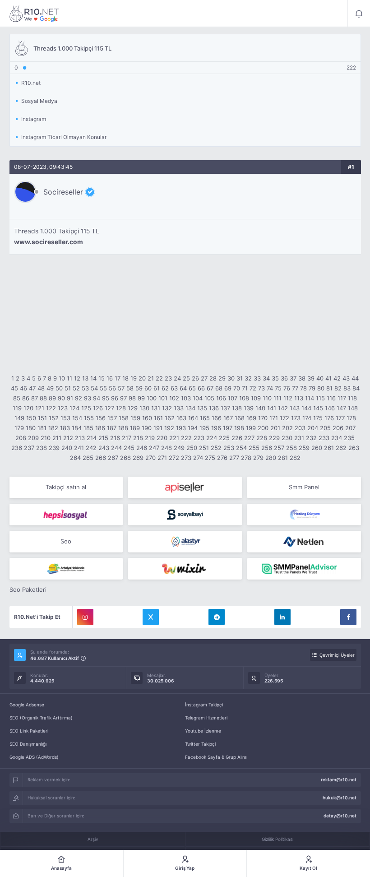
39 (310, 378)
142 (283, 408)
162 (170, 418)
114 (309, 398)
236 (16, 447)
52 (76, 388)
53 (85, 388)
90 (61, 398)
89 (52, 398)
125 (86, 408)
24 (177, 378)
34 (266, 378)
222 (186, 437)
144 (306, 408)
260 (316, 447)
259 (304, 447)
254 (241, 447)
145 (318, 408)
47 (32, 388)
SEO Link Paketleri (28, 730)
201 (275, 428)
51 (68, 388)
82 (338, 388)
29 (222, 378)
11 (69, 378)
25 (186, 378)
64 (183, 388)
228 (261, 437)
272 (174, 457)
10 (62, 378)
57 (121, 388)
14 (93, 378)
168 (240, 418)
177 (340, 418)
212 (68, 437)
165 (205, 418)
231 (299, 437)
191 (157, 428)
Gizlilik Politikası (277, 839)
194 (193, 428)
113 (298, 398)
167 (228, 418)
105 (209, 398)
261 (329, 447)
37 (293, 378)
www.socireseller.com (48, 242)
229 (274, 437)
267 (113, 457)
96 (114, 398)
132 (167, 408)
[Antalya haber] (66, 569)
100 (152, 398)
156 (101, 418)
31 (239, 378)
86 (25, 398)
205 (325, 428)
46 (23, 388)
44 (355, 378)
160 (147, 418)
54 (94, 388)
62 (165, 388)
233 (324, 437)
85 (16, 398)
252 (216, 447)
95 (105, 398)
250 (191, 447)
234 (336, 437)
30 (231, 378)
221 (174, 437)
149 (19, 418)
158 (124, 418)
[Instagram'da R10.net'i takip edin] (85, 617)
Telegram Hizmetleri (206, 717)
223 (199, 437)
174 (306, 418)
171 (273, 418)
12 (77, 378)
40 (320, 378)
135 (202, 408)
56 (112, 388)
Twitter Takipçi (200, 744)
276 (222, 457)
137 (225, 408)
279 (258, 457)
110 (267, 398)
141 (271, 408)
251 (204, 447)
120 (28, 408)
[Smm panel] (304, 569)
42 (337, 378)
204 (312, 428)
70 (236, 388)
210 (46, 437)
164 (193, 418)
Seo (65, 541)
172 (284, 418)
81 (329, 388)
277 (234, 457)
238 (41, 447)
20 (142, 378)
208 (20, 437)
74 (270, 388)
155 (89, 418)
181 (41, 428)
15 (101, 378)
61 (156, 388)
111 (277, 398)
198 (239, 428)
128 (121, 408)
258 (291, 447)
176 (329, 418)
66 (201, 388)
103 (186, 398)
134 (190, 408)
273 (186, 457)
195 (204, 428)
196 (216, 428)
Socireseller (63, 191)
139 (249, 408)
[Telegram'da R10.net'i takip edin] (216, 617)
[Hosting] (304, 514)
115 (320, 398)
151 (42, 418)
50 (59, 388)
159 (135, 418)
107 (232, 398)
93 (87, 398)
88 (43, 398)
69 (227, 388)
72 (253, 388)
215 (103, 437)
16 (109, 378)
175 (318, 418)
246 (141, 447)
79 (312, 388)
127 (109, 408)
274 (198, 457)
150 (31, 418)
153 (65, 418)
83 (347, 388)
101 (162, 398)
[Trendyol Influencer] (185, 569)
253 (228, 447)
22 (159, 378)
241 (79, 447)
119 (17, 408)
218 (138, 437)
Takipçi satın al (66, 487)
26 (195, 378)
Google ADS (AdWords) (34, 757)
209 (33, 437)
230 (287, 437)
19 (133, 378)
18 (125, 378)
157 (112, 418)
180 (31, 428)
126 (98, 408)
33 (257, 378)
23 (168, 378)
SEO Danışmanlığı (27, 744)
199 (251, 428)
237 (29, 447)
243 (103, 447)
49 (50, 388)
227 (249, 437)
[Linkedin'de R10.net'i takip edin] (282, 617)
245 (129, 447)
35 (275, 378)
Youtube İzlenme (203, 730)
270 (150, 457)
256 (266, 447)
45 (14, 388)
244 (116, 447)
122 (51, 408)
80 (320, 388)
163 (181, 418)
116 (331, 398)
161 (158, 418)
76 (286, 388)
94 (96, 398)
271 (162, 457)
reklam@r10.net (338, 779)
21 (151, 378)
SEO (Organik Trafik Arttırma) (41, 717)
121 (39, 408)
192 (169, 428)
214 (92, 437)
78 (303, 388)
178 (351, 418)
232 (311, 437)
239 (54, 447)
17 (117, 378)
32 (248, 378)
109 (256, 398)
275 (210, 457)
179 (19, 428)
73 (261, 388)
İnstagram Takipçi (204, 704)
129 (133, 408)
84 (356, 388)
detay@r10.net (340, 815)
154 (77, 418)
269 (138, 457)
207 (350, 428)
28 (213, 378)
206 (338, 428)
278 (246, 457)
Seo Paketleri (27, 589)
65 (192, 388)
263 (353, 447)
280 (270, 457)
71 (245, 388)
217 (126, 437)
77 (295, 388)
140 (260, 408)
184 (77, 428)
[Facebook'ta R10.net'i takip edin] (348, 617)
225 (224, 437)
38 (301, 378)
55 (103, 388)
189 (135, 428)
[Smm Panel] (185, 487)
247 (154, 447)
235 (349, 437)
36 (284, 378)
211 (56, 437)
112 (287, 398)
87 (34, 398)
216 (115, 437)
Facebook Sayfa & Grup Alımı (216, 757)
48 (41, 388)
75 (278, 388)
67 (210, 388)
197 (227, 428)
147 (341, 408)
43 (346, 378)
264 (75, 457)
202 (287, 428)
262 (341, 447)
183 (65, 428)
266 (100, 457)
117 (342, 398)
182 (53, 428)
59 (139, 388)
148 (353, 408)
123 (63, 408)
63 (174, 388)
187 (111, 428)
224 (211, 437)
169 (251, 418)
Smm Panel (304, 487)
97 (123, 398)
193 (181, 428)
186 (100, 428)
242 (91, 447)
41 (328, 378)
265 (88, 457)
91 (70, 398)
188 (123, 428)
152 (54, 418)
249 (179, 447)
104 (198, 398)
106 (221, 398)
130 (144, 408)
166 (217, 418)
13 (85, 378)
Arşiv (93, 839)
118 (352, 398)
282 (295, 457)
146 (330, 408)
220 (162, 437)
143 (295, 408)
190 (147, 428)
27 (204, 378)
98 (132, 398)
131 (155, 408)
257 (279, 447)
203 (300, 428)
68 (218, 388)
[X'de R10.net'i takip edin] (151, 617)
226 (236, 437)
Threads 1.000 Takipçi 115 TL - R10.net (34, 14)
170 (263, 418)
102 (174, 398)
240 (66, 447)
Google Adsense (26, 704)
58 (130, 388)
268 (125, 457)
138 (237, 408)
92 (78, 398)
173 (296, 418)
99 (141, 398)
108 (244, 398)
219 (150, 437)
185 (88, 428)
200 (263, 428)
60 (148, 388)
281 (283, 457)
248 (166, 447)
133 (179, 408)
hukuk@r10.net (339, 797)
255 (254, 447)
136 (214, 408)
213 (80, 437)
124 (74, 408)
